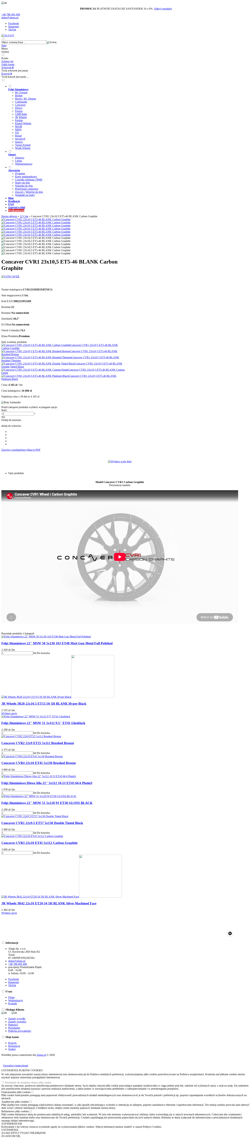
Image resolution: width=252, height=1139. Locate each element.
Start (3, 45)
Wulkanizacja (15, 1000)
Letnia (18, 160)
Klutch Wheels (23, 123)
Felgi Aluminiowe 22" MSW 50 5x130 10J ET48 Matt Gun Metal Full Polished (57, 643)
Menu (4, 48)
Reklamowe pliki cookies (15, 1111)
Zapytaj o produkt (11, 449)
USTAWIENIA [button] (10, 1129)
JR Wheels (21, 117)
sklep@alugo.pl (9, 17)
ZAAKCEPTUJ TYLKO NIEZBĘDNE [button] (23, 1132)
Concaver (20, 104)
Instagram (13, 26)
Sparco (19, 141)
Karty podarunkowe (26, 176)
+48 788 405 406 (10, 14)
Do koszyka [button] (43, 653)
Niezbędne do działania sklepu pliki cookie (28, 1082)
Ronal (18, 135)
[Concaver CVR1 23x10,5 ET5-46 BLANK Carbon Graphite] (35, 219)
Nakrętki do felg (24, 185)
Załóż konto (7, 64)
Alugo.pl (41, 1054)
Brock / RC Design (25, 98)
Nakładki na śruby (25, 195)
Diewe (18, 107)
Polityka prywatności (19, 1030)
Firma (11, 997)
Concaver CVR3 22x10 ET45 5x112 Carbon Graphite (39, 843)
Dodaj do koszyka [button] (11, 420)
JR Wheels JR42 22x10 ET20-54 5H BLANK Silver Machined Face (48, 903)
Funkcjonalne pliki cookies (16, 1092)
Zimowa (19, 157)
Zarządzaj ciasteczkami (15, 1065)
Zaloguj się (7, 61)
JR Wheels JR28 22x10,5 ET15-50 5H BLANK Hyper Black (43, 703)
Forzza (18, 111)
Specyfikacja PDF (30, 449)
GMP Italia (21, 114)
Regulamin (14, 1027)
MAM (18, 126)
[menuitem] (123, 117)
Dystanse (20, 173)
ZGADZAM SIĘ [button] (10, 1136)
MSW (18, 129)
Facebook (13, 23)
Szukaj (5, 51)
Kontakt (12, 1003)
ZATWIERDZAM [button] (11, 1123)
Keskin (19, 120)
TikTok (12, 29)
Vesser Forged (23, 145)
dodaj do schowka (11, 425)
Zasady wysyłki (16, 1018)
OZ (17, 132)
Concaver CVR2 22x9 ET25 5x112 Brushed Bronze (37, 743)
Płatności (13, 1024)
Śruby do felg (22, 182)
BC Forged (21, 92)
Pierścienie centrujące (26, 188)
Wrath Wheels (22, 148)
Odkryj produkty (163, 8)
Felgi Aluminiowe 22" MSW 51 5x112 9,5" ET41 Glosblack (43, 723)
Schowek (7, 67)
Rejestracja (14, 1046)
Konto (4, 58)
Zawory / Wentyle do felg (29, 191)
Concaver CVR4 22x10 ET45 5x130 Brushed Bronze (38, 763)
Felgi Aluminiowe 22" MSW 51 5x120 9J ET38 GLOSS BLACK (47, 803)
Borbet (18, 95)
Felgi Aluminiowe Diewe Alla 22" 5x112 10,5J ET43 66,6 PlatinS (46, 783)
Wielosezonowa (23, 163)
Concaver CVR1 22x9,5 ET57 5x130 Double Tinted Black (42, 823)
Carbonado (21, 101)
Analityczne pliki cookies (15, 1101)
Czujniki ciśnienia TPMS (28, 179)
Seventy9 (20, 138)
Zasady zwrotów (17, 1021)
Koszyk (6, 73)
